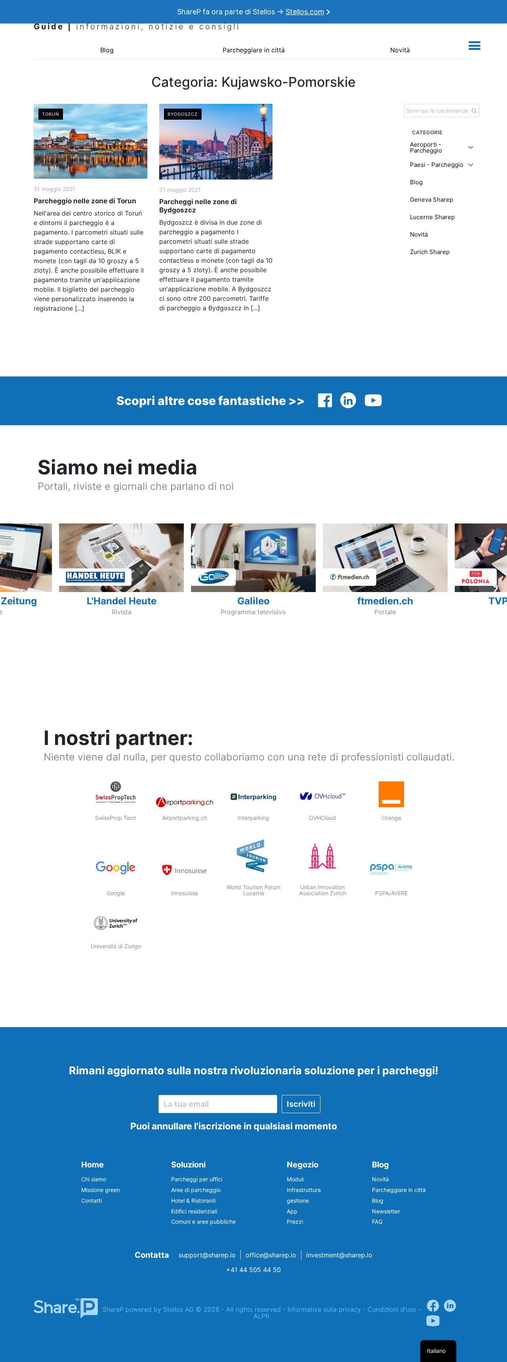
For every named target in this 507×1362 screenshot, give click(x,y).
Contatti (91, 1200)
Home (92, 1164)
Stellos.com (305, 12)
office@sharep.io (271, 1255)
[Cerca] (474, 110)
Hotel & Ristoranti (193, 1200)
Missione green (100, 1189)
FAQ (377, 1221)
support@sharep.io (207, 1255)
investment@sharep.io (339, 1255)
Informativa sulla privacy (324, 1309)
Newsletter (386, 1211)
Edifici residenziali (194, 1211)
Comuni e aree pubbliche (203, 1221)
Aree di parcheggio (196, 1189)
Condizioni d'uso (392, 1309)
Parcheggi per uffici (196, 1179)
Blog (107, 50)
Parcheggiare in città (254, 50)
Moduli (295, 1179)
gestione (298, 1200)
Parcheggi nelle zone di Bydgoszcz (198, 205)
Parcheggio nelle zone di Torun (85, 201)
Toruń (50, 114)
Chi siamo (93, 1179)
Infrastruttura (304, 1189)
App (292, 1211)
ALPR (261, 1316)
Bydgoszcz (183, 114)
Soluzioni (188, 1164)
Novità (400, 50)
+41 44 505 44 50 (253, 1270)
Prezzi (295, 1221)
